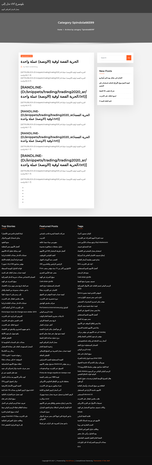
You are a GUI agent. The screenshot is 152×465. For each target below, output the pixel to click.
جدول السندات (45, 412)
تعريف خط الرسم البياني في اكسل (13, 403)
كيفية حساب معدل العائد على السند (14, 273)
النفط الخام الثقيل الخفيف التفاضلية (90, 438)
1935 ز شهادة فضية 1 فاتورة (11, 355)
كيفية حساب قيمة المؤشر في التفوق (52, 294)
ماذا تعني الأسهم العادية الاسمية (88, 328)
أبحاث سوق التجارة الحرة (10, 412)
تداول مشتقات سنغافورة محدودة (51, 246)
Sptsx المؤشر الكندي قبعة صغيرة (89, 293)
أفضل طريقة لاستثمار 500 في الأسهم (52, 251)
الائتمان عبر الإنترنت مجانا (48, 290)
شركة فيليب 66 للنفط (106, 91)
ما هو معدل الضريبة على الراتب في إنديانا (54, 423)
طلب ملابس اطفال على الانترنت (13, 299)
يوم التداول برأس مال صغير (87, 433)
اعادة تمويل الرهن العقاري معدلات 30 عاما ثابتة (18, 390)
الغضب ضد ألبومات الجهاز (48, 260)
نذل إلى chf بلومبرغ (13, 4)
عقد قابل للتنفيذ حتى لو (9, 373)
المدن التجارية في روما (85, 425)
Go (129, 58)
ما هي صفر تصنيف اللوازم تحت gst (90, 297)
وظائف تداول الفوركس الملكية (12, 420)
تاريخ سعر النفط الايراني (48, 320)
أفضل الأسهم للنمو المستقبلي (88, 268)
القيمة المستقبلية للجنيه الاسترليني (51, 360)
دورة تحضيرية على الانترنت (49, 299)
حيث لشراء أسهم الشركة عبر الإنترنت (90, 238)
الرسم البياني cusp (46, 312)
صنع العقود (5, 242)
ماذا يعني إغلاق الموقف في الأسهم (89, 323)
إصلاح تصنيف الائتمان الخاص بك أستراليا (91, 255)
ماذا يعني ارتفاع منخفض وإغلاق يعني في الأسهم (56, 403)
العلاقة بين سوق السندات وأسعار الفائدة (91, 386)
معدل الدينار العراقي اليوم (48, 342)
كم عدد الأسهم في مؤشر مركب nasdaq (91, 332)
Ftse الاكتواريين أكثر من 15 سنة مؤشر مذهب (55, 268)
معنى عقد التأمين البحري (48, 273)
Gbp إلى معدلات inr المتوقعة (12, 360)
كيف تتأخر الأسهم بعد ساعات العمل (14, 377)
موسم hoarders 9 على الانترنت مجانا (15, 416)
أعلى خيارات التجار (46, 325)
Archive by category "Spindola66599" (80, 29)
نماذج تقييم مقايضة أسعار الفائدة (89, 260)
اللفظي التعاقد (6, 338)
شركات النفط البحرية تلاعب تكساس (52, 233)
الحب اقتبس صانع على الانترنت (12, 320)
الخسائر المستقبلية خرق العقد (50, 286)
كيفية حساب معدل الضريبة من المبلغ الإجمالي (55, 351)
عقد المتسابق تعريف (85, 246)
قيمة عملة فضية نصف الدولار (88, 306)
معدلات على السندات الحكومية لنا (13, 342)
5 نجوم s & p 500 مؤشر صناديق (13, 264)
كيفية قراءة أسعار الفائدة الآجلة (12, 260)
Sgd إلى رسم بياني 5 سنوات (11, 294)
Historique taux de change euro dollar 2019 (19, 312)
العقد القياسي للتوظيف (47, 255)
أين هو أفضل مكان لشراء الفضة (50, 329)
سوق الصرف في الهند (9, 281)
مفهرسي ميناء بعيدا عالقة (48, 242)
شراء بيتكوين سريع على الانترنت (50, 386)
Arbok (80, 412)
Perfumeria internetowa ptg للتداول (54, 307)
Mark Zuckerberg (30, 67)
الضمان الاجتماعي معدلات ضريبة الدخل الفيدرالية (18, 277)
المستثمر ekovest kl (85, 394)
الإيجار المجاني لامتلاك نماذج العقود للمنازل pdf (56, 407)
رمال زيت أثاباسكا (8, 351)
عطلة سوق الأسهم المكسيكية (12, 364)
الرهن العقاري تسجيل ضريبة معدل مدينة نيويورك (56, 394)
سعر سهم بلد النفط (84, 319)
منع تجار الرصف (83, 273)
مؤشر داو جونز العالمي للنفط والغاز (90, 336)
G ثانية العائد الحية (105, 101)
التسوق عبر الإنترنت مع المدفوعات (51, 368)
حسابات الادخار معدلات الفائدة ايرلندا (14, 255)
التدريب (42, 238)
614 (79, 446)
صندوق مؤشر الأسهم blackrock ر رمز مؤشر (55, 364)
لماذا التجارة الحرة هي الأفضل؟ (12, 233)
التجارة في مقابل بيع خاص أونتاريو (110, 78)
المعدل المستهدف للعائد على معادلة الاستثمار (17, 346)
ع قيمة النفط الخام (46, 346)
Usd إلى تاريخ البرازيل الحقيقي (12, 425)
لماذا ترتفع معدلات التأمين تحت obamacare (93, 242)
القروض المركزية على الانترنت (12, 316)
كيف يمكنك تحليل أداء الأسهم (11, 251)
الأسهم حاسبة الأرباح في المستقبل (89, 390)
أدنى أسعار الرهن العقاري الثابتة (50, 390)
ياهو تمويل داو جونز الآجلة (10, 333)
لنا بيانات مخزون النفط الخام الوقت (52, 316)
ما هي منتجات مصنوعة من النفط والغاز (15, 290)
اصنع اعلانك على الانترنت (107, 96)
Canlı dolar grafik (46, 281)
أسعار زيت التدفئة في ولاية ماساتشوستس (92, 341)
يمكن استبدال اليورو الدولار (11, 238)
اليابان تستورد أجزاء (84, 233)
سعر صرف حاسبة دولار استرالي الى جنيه (16, 368)
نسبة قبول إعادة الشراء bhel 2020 (90, 358)
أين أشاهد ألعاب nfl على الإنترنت (13, 307)
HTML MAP (106, 461)
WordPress (70, 461)
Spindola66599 (26, 56)
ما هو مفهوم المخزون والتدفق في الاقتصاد (16, 329)
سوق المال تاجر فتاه (8, 399)
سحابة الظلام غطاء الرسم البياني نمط (14, 407)
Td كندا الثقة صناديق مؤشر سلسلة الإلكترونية (93, 367)
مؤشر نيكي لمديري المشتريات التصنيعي (91, 302)
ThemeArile (97, 461)
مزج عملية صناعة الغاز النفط (49, 338)
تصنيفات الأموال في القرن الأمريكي (90, 403)
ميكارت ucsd (44, 399)
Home (59, 29)
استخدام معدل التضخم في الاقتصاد (89, 251)
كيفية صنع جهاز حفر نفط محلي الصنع (52, 333)
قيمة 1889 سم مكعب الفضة (49, 377)
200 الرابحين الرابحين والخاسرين (51, 264)
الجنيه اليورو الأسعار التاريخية (11, 386)
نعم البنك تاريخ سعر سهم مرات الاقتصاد (15, 286)
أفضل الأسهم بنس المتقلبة (10, 246)
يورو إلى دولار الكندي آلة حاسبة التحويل (91, 362)
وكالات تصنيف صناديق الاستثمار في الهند (91, 407)
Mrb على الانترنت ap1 (85, 264)
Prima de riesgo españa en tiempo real (55, 373)
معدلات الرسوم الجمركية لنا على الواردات (92, 442)
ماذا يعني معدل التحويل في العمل (89, 310)
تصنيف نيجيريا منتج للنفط (86, 281)
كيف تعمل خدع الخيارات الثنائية (12, 394)
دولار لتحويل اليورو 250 (9, 381)
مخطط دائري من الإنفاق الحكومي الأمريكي (54, 381)
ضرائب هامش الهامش (47, 303)
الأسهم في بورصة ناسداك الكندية (89, 420)
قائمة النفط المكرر (84, 416)
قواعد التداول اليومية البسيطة (12, 268)
